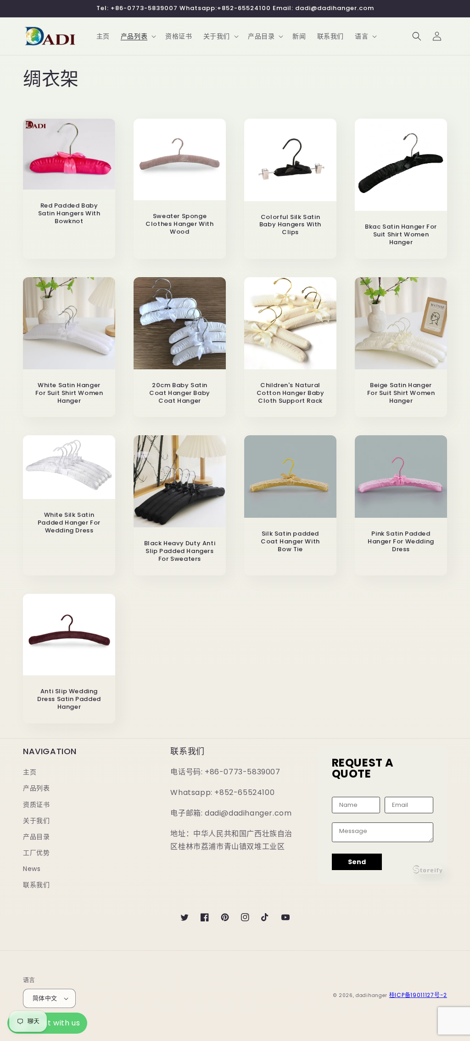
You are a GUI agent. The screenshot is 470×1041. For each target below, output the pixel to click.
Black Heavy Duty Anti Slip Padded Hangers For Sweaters (180, 551)
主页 (29, 772)
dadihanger (371, 995)
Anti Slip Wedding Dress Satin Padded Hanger (69, 699)
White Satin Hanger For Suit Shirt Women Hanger (69, 393)
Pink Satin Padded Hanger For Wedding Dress (401, 541)
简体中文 (45, 998)
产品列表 (36, 788)
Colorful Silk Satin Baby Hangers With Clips (290, 225)
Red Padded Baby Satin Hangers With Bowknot (69, 213)
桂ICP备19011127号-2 (418, 995)
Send (357, 861)
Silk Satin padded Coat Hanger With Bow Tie (290, 541)
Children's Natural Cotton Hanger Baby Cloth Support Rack (291, 393)
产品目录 (36, 836)
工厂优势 (36, 852)
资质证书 (36, 804)
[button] (137, 36)
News (31, 868)
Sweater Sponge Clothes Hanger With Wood (179, 224)
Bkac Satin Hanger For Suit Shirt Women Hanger (401, 235)
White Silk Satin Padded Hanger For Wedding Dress (69, 523)
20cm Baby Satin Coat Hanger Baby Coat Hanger (179, 393)
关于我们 (36, 820)
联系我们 (36, 884)
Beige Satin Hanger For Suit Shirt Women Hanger (401, 393)
